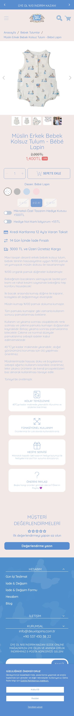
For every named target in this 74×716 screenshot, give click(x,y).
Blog (9, 603)
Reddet (35, 698)
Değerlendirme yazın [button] (37, 546)
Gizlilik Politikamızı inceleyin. (34, 680)
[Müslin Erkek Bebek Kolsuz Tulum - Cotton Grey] (17, 191)
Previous (4, 78)
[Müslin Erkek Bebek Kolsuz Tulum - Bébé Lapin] (7, 191)
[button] (6, 18)
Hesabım (12, 596)
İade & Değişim (16, 583)
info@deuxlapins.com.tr (37, 631)
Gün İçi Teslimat (16, 576)
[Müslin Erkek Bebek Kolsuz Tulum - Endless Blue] (26, 191)
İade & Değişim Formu (21, 590)
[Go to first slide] (69, 5)
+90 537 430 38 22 (37, 636)
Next (70, 78)
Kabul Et (35, 689)
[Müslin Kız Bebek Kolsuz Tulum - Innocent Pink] (36, 191)
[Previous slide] (5, 5)
